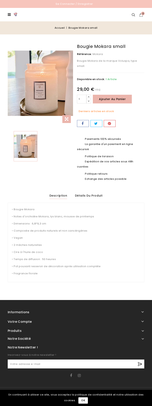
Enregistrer (85, 4)
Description (58, 196)
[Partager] (83, 123)
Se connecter (65, 4)
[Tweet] (96, 123)
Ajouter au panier (112, 99)
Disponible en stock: (91, 79)
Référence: (84, 54)
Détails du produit (89, 196)
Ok (83, 400)
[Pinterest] (109, 123)
